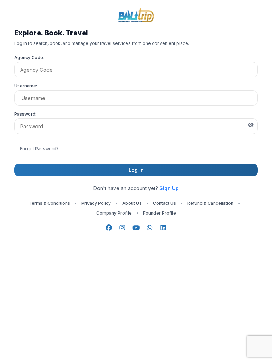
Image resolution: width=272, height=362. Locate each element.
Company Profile (114, 213)
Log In (136, 170)
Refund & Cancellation (210, 203)
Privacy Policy (96, 203)
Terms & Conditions (49, 203)
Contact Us (164, 203)
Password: (25, 114)
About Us (132, 203)
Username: (25, 85)
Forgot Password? (39, 148)
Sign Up (169, 188)
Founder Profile (159, 213)
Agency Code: (29, 57)
